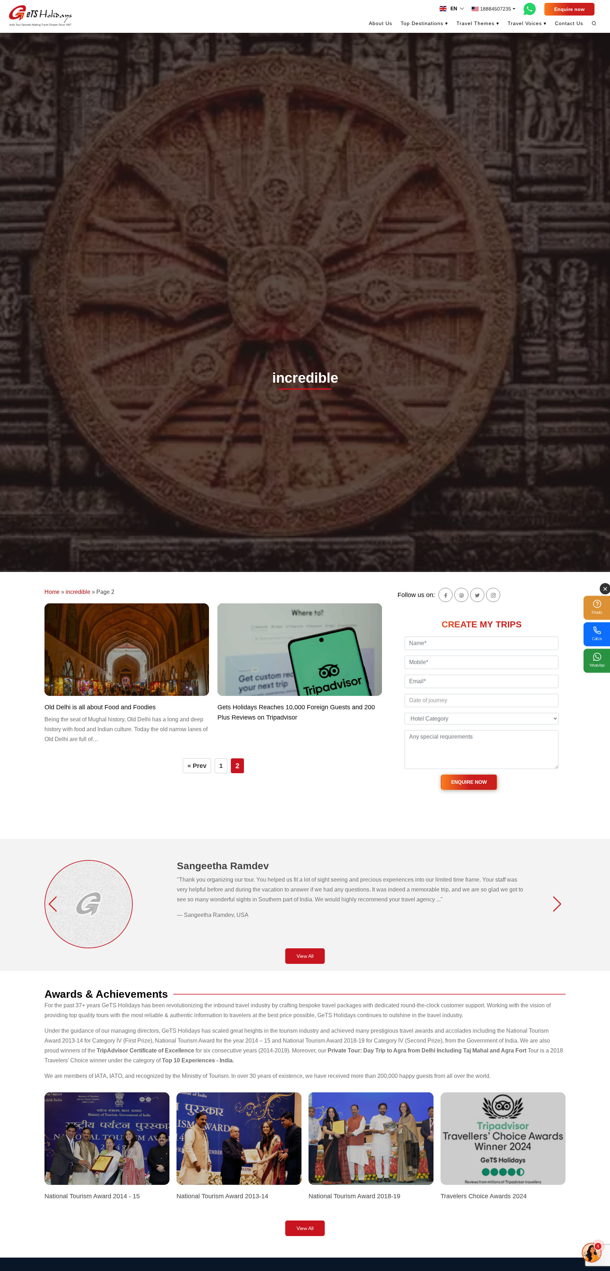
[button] (53, 904)
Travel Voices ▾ (527, 23)
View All (305, 956)
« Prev (197, 765)
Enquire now (569, 9)
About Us (380, 23)
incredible (78, 592)
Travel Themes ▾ (477, 23)
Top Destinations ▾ (424, 23)
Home (52, 592)
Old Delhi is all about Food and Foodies (100, 707)
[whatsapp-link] (529, 9)
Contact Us (569, 23)
